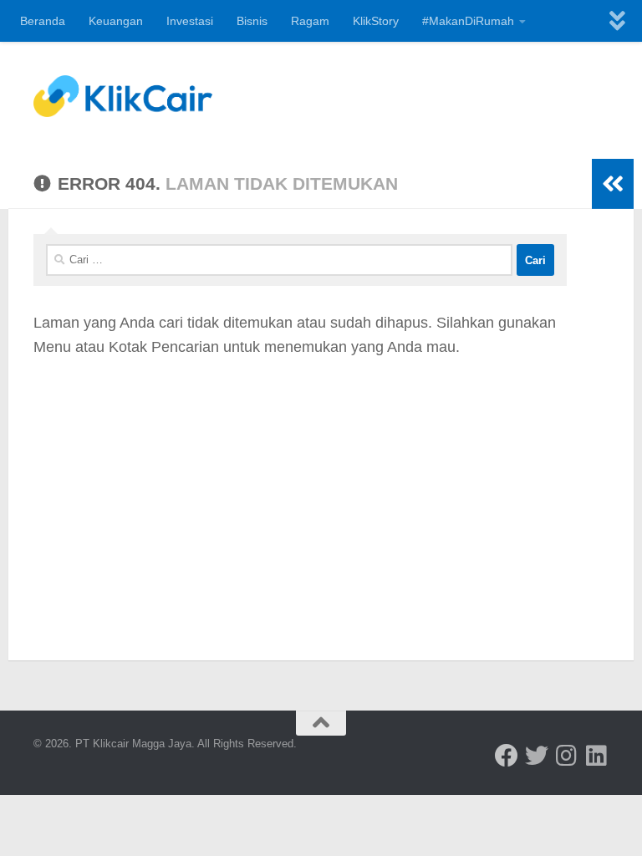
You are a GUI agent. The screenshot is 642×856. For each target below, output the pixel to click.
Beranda (42, 21)
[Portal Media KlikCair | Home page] (122, 96)
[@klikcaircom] (506, 755)
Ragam (310, 21)
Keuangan (116, 21)
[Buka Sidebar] (613, 184)
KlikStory (376, 21)
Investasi (189, 21)
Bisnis (252, 21)
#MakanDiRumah (468, 21)
